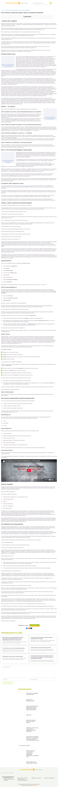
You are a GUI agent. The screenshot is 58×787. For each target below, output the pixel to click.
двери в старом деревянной (33, 23)
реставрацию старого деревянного (27, 185)
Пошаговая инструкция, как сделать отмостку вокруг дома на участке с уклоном (50, 118)
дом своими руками (13, 98)
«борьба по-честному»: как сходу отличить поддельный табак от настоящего (32, 729)
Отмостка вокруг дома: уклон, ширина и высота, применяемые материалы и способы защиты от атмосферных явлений (42, 657)
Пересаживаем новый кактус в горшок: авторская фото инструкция (8, 161)
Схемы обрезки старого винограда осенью (41, 647)
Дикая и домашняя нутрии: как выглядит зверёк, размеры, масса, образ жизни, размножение (32, 708)
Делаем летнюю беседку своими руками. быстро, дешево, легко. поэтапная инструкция (8, 65)
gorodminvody (12, 3)
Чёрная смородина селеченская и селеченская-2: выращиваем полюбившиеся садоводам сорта (32, 753)
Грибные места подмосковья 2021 (30, 700)
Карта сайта (7, 772)
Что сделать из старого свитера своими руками (13, 648)
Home (3, 10)
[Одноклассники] (28, 628)
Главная (2, 772)
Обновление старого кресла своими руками (12, 656)
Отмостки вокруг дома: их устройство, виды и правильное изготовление (42, 638)
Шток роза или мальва (24, 745)
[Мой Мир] (29, 628)
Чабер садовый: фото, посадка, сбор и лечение (31, 762)
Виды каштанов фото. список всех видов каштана (31, 721)
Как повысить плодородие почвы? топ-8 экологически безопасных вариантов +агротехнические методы (32, 738)
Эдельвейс (28, 714)
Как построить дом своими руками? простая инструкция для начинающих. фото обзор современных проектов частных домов (12, 638)
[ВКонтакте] (26, 628)
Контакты (11, 772)
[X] (31, 628)
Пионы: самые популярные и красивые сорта (32, 694)
